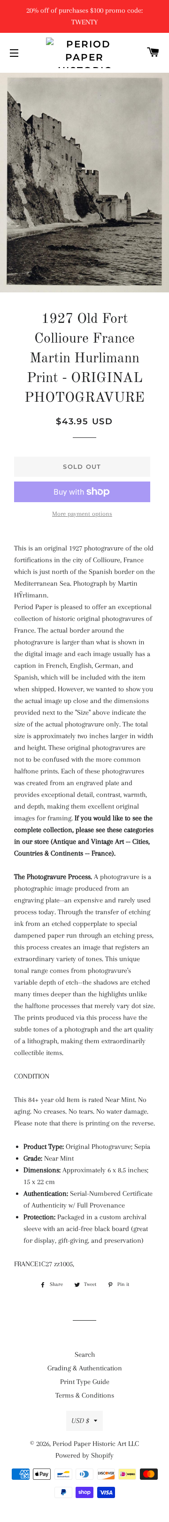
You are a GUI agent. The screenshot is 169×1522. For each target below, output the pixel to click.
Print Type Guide (84, 1381)
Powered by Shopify (84, 1455)
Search (85, 1354)
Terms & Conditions (84, 1395)
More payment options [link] (82, 513)
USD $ (80, 1420)
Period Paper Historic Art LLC (96, 1443)
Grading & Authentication (84, 1368)
